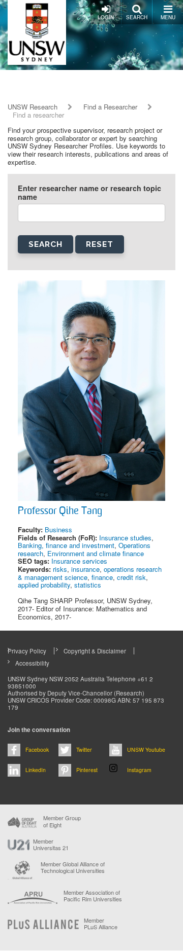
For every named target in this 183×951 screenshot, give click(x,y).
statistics (87, 585)
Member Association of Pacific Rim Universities (93, 896)
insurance (85, 569)
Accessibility (32, 663)
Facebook (37, 749)
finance (102, 577)
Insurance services (79, 561)
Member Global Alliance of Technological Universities (73, 867)
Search (136, 17)
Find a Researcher (110, 107)
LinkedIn (35, 770)
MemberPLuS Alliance (100, 923)
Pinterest (87, 770)
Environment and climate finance (95, 553)
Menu (168, 17)
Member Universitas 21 (51, 844)
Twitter (84, 749)
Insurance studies (125, 537)
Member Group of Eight (62, 821)
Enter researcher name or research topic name (89, 192)
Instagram (139, 770)
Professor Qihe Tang (60, 511)
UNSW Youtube (146, 749)
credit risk (131, 577)
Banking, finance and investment (66, 545)
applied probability (44, 585)
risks (60, 569)
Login (106, 17)
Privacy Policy (27, 650)
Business (58, 529)
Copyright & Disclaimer (95, 650)
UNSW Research (32, 107)
